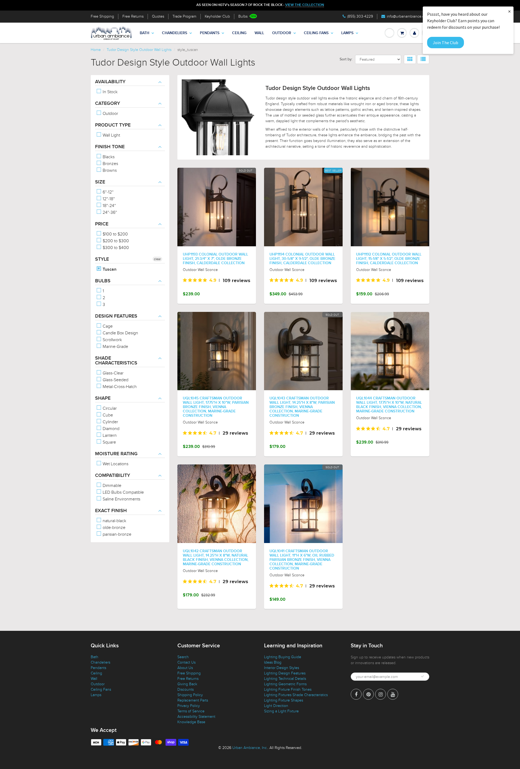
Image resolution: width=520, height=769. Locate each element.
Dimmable (111, 485)
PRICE (101, 224)
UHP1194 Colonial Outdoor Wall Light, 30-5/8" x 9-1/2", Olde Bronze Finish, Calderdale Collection (302, 259)
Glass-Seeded (115, 380)
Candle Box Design (120, 333)
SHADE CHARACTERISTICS (116, 361)
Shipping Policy (190, 695)
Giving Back (187, 684)
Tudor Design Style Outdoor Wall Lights (139, 49)
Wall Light (111, 135)
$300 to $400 (115, 247)
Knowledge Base (191, 722)
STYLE (102, 259)
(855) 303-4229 (360, 16)
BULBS (102, 281)
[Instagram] (380, 694)
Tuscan (109, 269)
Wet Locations (115, 464)
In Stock (110, 92)
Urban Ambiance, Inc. (250, 747)
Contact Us (186, 662)
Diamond (110, 428)
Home (96, 49)
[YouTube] (392, 694)
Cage (107, 326)
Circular (109, 408)
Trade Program (184, 16)
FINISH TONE (110, 146)
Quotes (158, 16)
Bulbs (243, 16)
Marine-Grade (115, 346)
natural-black (114, 521)
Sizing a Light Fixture (281, 711)
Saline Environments (121, 499)
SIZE (100, 182)
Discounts (185, 689)
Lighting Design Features (285, 673)
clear (157, 259)
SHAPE (102, 398)
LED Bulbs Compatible (123, 492)
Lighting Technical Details (285, 678)
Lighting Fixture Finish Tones (287, 689)
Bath (144, 33)
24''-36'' (109, 212)
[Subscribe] (422, 676)
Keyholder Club (217, 16)
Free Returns (133, 16)
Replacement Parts (192, 700)
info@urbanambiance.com (408, 16)
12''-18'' (108, 199)
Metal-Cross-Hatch (119, 386)
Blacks (108, 157)
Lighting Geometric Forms (285, 684)
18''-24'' (109, 205)
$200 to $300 (115, 241)
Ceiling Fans (316, 33)
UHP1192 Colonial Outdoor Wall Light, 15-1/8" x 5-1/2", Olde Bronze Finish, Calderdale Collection (388, 259)
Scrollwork (112, 340)
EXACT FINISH (111, 510)
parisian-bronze (116, 534)
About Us (185, 667)
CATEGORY (107, 103)
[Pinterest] (368, 694)
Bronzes (110, 163)
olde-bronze (113, 527)
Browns (109, 170)
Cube (107, 415)
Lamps (347, 33)
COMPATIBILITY (112, 475)
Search (183, 657)
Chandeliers (174, 33)
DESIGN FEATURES (116, 316)
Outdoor (281, 33)
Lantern (109, 435)
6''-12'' (107, 192)
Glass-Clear (112, 373)
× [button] (509, 11)
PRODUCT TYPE (113, 125)
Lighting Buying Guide (282, 657)
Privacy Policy (188, 705)
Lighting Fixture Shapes (283, 700)
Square (109, 442)
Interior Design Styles (281, 667)
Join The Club (445, 42)
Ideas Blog (272, 662)
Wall (259, 33)
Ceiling (239, 33)
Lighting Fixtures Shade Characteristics (296, 695)
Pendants (209, 33)
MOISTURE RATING (116, 453)
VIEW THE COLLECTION (304, 5)
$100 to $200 (115, 234)
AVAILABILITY (110, 81)
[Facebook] (356, 694)
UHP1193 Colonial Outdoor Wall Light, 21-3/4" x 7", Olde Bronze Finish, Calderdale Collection (215, 259)
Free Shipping (102, 16)
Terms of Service (190, 711)
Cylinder (110, 422)
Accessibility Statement (196, 716)
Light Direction (276, 705)
